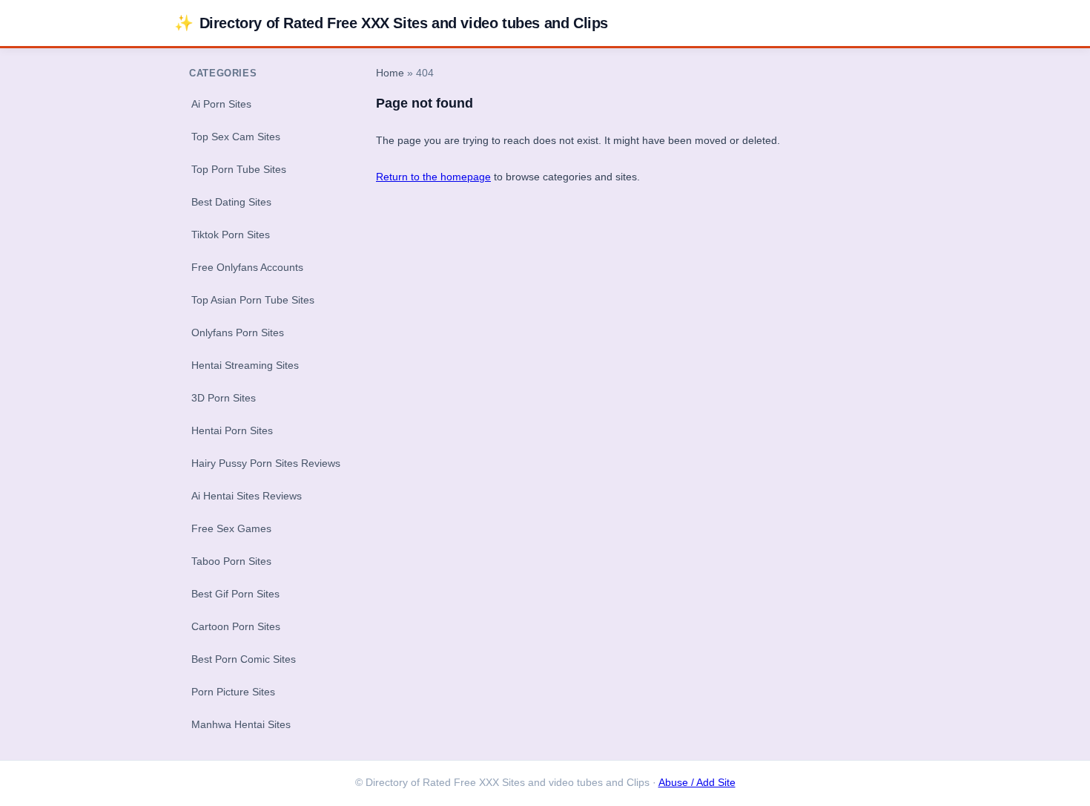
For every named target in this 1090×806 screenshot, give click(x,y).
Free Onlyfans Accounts (247, 267)
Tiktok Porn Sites (230, 234)
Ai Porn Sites (221, 104)
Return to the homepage (433, 177)
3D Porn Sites (223, 398)
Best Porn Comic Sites (243, 659)
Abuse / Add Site (697, 782)
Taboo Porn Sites (231, 561)
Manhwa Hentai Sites (241, 724)
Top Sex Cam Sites (235, 136)
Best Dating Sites (231, 202)
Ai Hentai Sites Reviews (246, 496)
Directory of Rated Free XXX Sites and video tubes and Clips (391, 22)
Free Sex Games (231, 528)
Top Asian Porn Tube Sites (252, 300)
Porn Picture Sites (233, 692)
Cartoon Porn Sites (235, 626)
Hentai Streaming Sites (245, 365)
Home (390, 73)
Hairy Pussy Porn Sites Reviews (265, 463)
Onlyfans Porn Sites (237, 332)
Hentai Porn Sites (232, 430)
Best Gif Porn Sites (235, 594)
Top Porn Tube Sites (238, 169)
